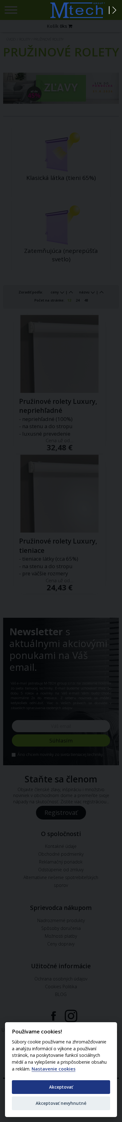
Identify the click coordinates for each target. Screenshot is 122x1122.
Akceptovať (61, 1087)
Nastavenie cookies (53, 1069)
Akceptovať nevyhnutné (61, 1103)
